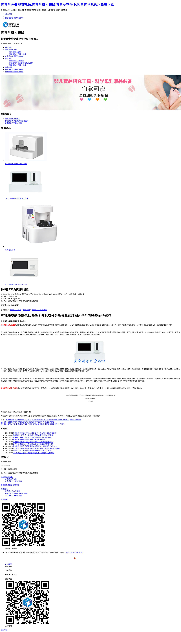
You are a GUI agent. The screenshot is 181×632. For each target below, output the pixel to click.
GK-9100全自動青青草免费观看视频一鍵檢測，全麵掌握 (33, 453)
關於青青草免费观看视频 (14, 69)
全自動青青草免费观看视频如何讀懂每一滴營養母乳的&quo (35, 446)
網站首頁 (8, 47)
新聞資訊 (8, 58)
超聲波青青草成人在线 (40, 420)
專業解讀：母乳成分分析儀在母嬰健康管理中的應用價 (33, 435)
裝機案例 (8, 67)
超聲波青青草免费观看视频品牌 (21, 63)
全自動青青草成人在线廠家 (59, 420)
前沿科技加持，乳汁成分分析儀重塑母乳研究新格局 (32, 437)
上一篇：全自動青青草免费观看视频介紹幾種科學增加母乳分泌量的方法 (27, 422)
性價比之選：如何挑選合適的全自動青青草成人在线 (32, 451)
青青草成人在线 (11, 50)
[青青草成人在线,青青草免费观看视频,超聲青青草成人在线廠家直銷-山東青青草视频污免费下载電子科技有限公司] (11, 27)
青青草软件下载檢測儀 (17, 54)
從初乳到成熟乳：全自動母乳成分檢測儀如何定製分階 (33, 444)
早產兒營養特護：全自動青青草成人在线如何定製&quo (33, 442)
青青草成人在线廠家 (16, 61)
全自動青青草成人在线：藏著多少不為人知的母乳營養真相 (34, 433)
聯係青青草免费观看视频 (14, 18)
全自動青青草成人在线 (23, 420)
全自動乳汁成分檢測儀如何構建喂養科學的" (29, 439)
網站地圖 (8, 14)
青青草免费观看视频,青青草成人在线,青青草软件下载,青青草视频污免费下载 (57, 4)
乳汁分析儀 (10, 420)
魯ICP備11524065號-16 (74, 552)
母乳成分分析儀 (75, 420)
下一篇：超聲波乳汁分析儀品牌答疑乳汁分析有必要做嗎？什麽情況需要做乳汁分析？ (33, 424)
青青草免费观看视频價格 (14, 56)
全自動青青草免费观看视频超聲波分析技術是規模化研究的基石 (36, 448)
